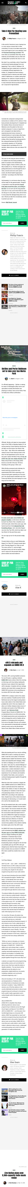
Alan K (12, 378)
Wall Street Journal (11, 202)
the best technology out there (12, 52)
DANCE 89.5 (5, 680)
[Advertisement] (14, 327)
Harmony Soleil (13, 710)
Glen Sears (13, 670)
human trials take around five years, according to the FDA (13, 186)
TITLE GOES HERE (8, 154)
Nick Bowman (12, 1183)
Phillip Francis (12, 38)
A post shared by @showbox (14, 436)
